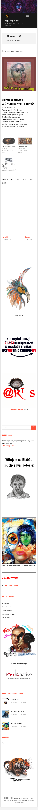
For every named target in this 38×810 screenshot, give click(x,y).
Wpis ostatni (5, 601)
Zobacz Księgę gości (8, 443)
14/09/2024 (14, 724)
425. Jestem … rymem (8, 612)
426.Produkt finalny (7, 608)
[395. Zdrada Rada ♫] (5, 721)
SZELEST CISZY (12, 21)
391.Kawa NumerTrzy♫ (8, 146)
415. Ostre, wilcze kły (17, 709)
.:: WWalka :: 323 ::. (23, 146)
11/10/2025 (14, 712)
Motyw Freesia (29, 796)
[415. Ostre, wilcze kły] (5, 709)
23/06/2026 (14, 700)
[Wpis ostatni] (5, 697)
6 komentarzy (22, 700)
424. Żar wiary (6, 615)
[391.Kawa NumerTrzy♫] (9, 141)
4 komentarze (22, 712)
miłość (19, 41)
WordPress (6, 798)
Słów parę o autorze (16, 410)
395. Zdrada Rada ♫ (17, 721)
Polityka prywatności (19, 800)
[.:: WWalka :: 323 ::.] (25, 141)
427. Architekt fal (7, 604)
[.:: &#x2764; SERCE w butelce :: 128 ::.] (9, 159)
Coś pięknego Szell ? (8, 441)
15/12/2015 (9, 41)
